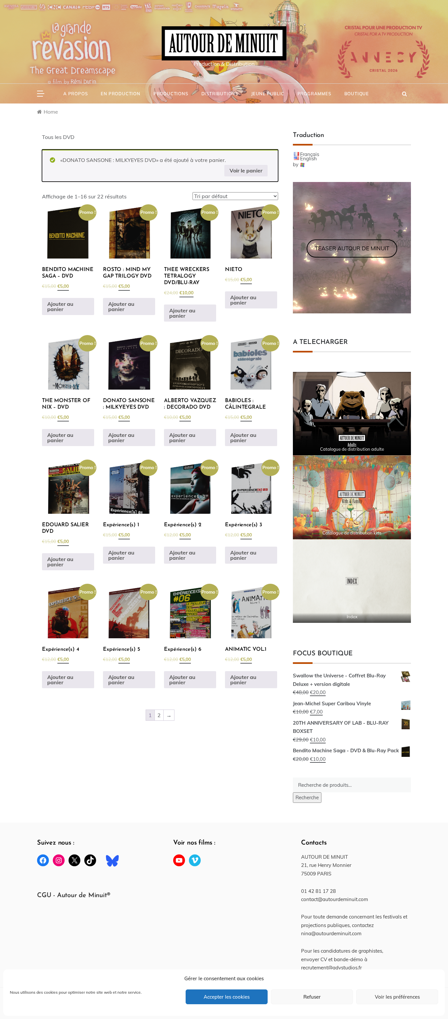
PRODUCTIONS (170, 93)
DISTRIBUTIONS (219, 93)
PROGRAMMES (314, 93)
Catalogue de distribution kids (351, 532)
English (308, 158)
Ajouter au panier (60, 306)
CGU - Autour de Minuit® (73, 895)
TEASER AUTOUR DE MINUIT (352, 248)
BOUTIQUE (356, 93)
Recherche (307, 797)
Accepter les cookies (227, 997)
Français (309, 154)
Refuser (312, 997)
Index (352, 616)
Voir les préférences (397, 997)
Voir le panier (246, 170)
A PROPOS (75, 93)
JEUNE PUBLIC (267, 93)
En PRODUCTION (120, 93)
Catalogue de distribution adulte (352, 449)
